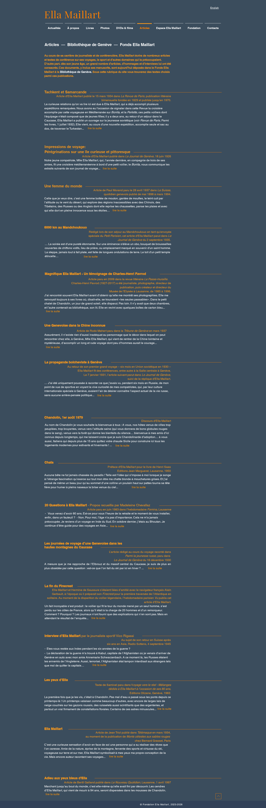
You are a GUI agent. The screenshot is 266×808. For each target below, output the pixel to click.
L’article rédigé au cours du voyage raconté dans (140, 552)
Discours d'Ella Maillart (156, 421)
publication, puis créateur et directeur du (145, 287)
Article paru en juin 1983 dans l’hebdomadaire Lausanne (129, 509)
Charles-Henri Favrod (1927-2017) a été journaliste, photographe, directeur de (121, 283)
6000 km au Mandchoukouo (65, 227)
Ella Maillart (72, 14)
